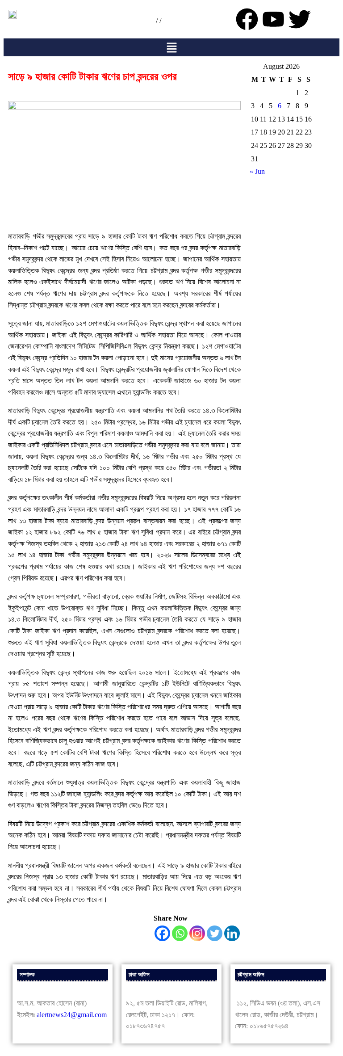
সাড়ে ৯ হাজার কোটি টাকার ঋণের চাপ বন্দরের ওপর (92, 76)
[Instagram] (197, 933)
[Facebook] (162, 933)
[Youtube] (273, 19)
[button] (171, 47)
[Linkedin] (232, 933)
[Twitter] (214, 933)
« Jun (257, 171)
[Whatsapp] (180, 933)
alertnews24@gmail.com (72, 1014)
